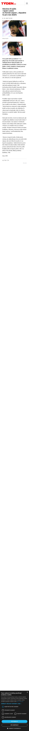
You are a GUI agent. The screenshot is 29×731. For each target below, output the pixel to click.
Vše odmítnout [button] (14, 725)
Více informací (20, 701)
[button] (14, 703)
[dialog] (14, 711)
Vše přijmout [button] (14, 721)
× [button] (27, 692)
